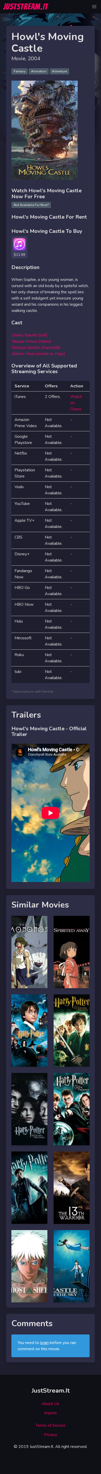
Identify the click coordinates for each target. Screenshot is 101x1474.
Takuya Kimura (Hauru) (31, 341)
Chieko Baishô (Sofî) (29, 335)
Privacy (50, 1435)
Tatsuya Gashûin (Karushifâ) (35, 347)
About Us (50, 1404)
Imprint (50, 1413)
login (44, 1343)
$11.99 (19, 254)
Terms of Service (50, 1425)
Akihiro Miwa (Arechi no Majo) (38, 354)
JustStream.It (51, 1390)
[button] (94, 6)
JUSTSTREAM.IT (25, 6)
